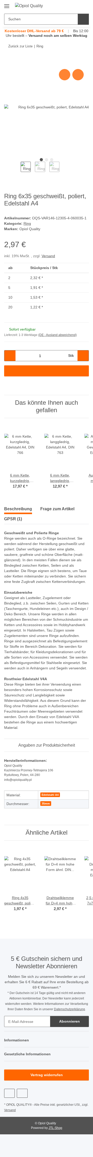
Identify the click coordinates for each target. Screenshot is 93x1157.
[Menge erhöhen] (83, 355)
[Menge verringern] (10, 355)
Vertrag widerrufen (46, 1075)
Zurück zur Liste (20, 46)
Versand (48, 256)
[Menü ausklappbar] (6, 4)
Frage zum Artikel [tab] (57, 509)
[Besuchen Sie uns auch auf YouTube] (9, 1093)
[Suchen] (83, 19)
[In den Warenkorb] (8, 62)
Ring (27, 223)
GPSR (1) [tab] (13, 519)
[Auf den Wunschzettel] (78, 74)
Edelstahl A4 (50, 794)
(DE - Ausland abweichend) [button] (57, 335)
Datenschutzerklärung (69, 1009)
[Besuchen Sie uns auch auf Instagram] (22, 1093)
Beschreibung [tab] (18, 509)
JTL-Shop (55, 1128)
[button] (68, 6)
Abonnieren (69, 1021)
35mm (46, 803)
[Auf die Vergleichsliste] (64, 74)
